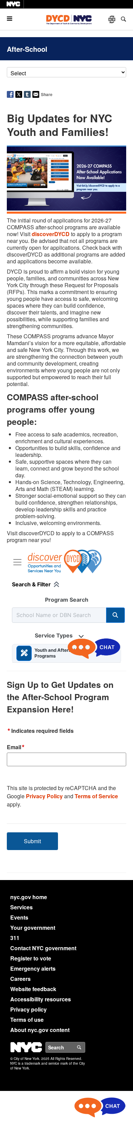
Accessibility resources (40, 999)
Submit (32, 841)
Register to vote (30, 958)
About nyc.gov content (40, 1030)
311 (14, 938)
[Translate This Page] (112, 19)
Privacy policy (28, 1009)
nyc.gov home (28, 897)
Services (21, 907)
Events (19, 917)
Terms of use (27, 1019)
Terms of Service (96, 796)
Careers (20, 979)
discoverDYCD (51, 234)
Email (16, 747)
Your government (32, 927)
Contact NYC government (43, 948)
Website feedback (33, 989)
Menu (12, 18)
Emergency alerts (33, 968)
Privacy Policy (44, 796)
